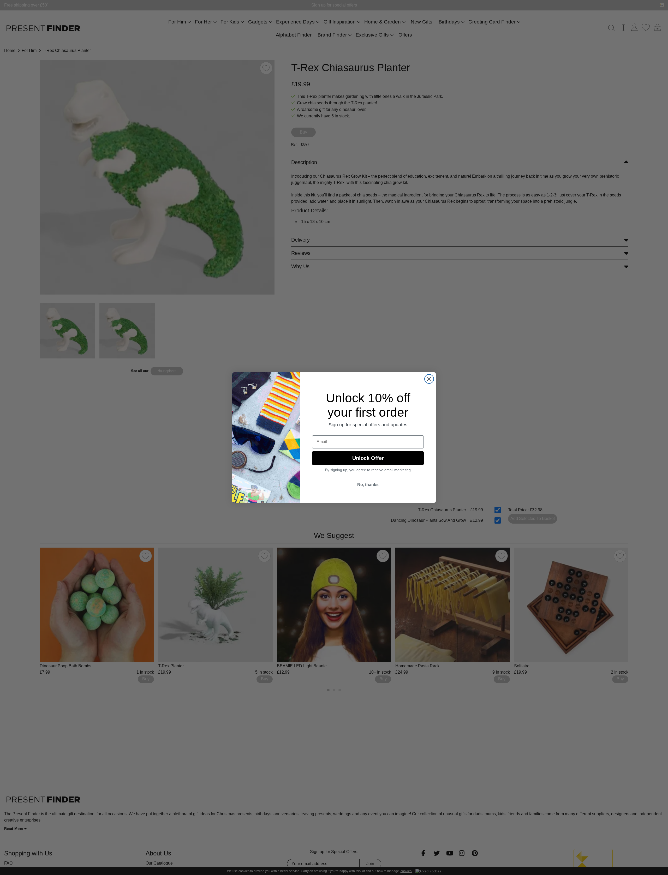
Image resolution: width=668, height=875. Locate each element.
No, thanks (368, 484)
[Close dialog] (429, 378)
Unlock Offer (368, 458)
